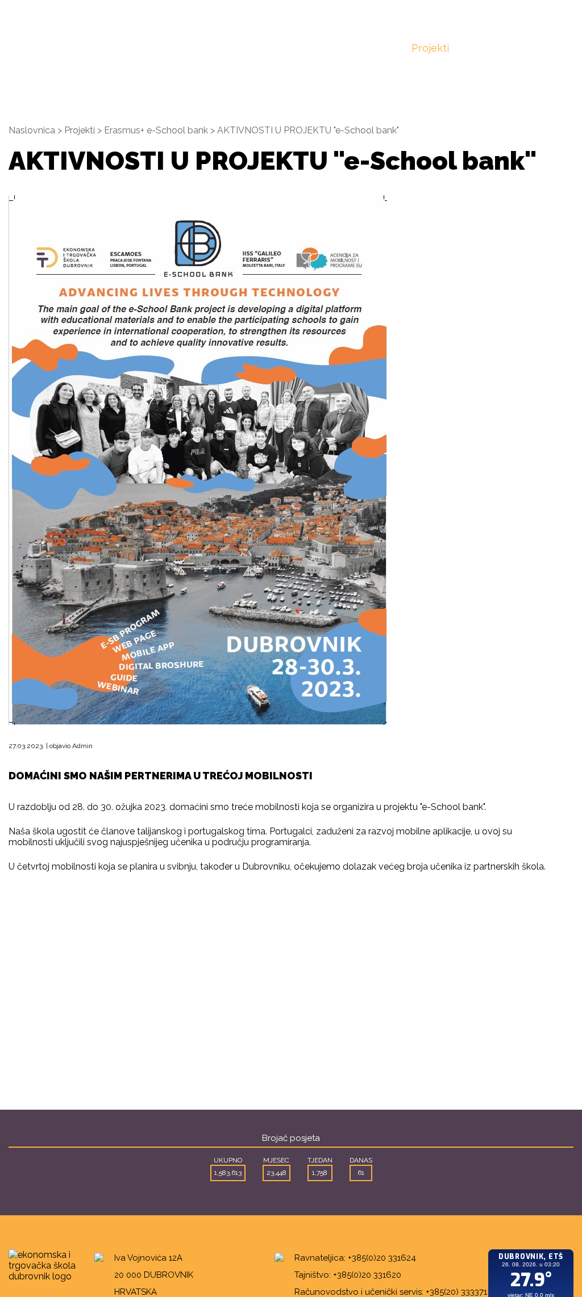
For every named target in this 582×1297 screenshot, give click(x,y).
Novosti (135, 48)
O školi (182, 53)
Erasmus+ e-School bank (156, 130)
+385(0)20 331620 (367, 1275)
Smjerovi (231, 48)
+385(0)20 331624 (382, 1258)
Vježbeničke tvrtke (299, 53)
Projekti (430, 48)
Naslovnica (72, 48)
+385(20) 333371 (456, 1292)
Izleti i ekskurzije (370, 53)
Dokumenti (492, 48)
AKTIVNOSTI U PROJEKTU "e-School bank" (308, 130)
